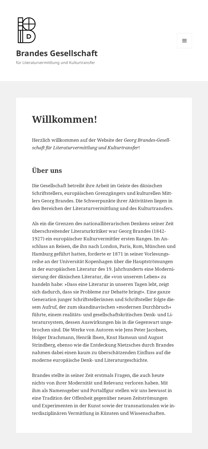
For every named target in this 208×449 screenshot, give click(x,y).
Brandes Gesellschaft (57, 53)
